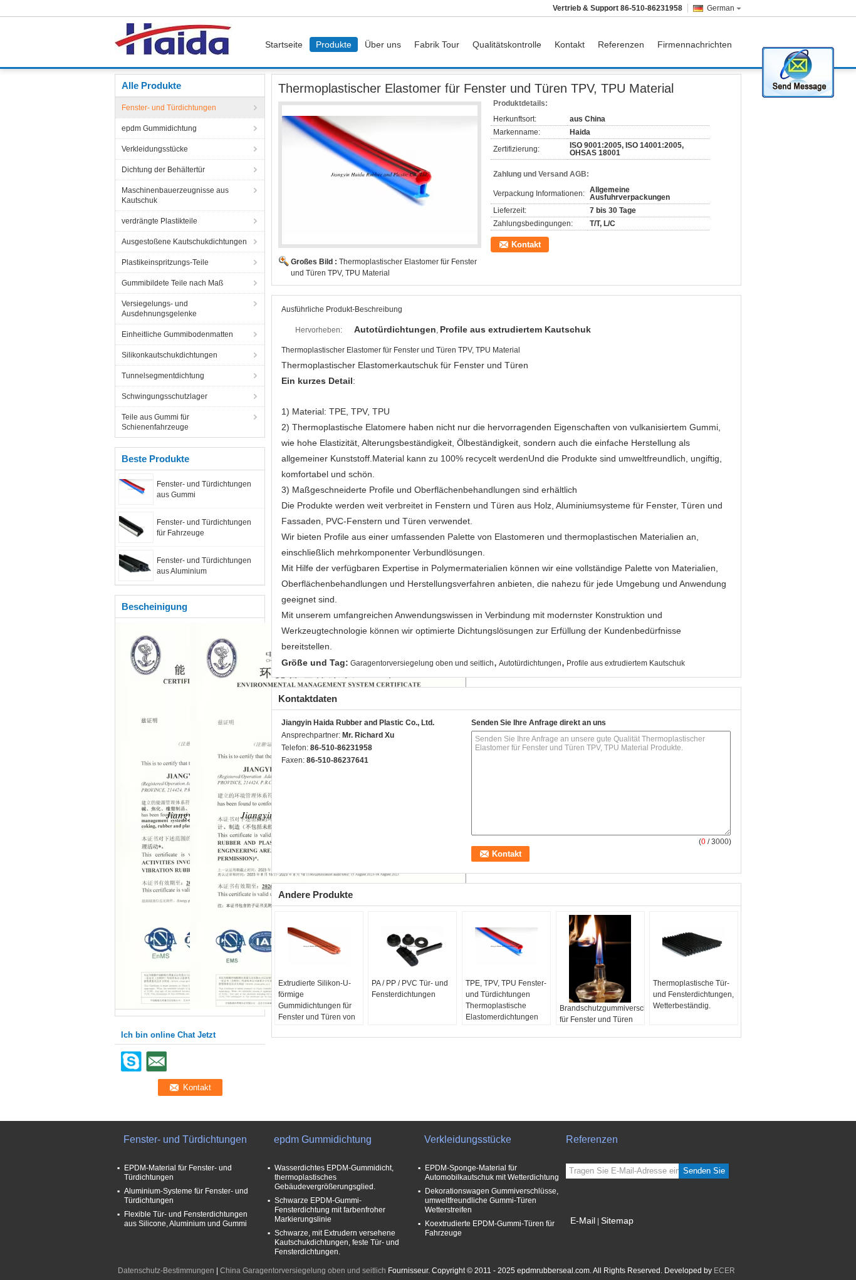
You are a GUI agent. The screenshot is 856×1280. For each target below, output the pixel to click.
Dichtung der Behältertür (163, 169)
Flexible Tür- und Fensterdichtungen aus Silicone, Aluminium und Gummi (186, 1219)
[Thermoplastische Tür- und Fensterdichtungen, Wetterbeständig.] (694, 946)
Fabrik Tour (436, 44)
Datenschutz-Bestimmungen (166, 1270)
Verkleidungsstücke (155, 149)
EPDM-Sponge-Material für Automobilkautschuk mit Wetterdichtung (492, 1173)
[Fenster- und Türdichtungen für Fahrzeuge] (136, 526)
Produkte (334, 44)
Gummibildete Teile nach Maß (172, 283)
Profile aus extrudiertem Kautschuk (625, 663)
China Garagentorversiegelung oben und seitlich (303, 1270)
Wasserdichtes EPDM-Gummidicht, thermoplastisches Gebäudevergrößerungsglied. (334, 1177)
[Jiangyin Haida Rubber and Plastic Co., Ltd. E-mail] (305, 776)
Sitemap (617, 1220)
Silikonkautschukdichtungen (169, 355)
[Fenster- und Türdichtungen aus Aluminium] (136, 564)
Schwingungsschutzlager (164, 396)
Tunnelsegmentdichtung (163, 375)
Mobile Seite (594, 1236)
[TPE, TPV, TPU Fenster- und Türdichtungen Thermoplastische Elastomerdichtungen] (506, 946)
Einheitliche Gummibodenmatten (177, 334)
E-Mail (582, 1220)
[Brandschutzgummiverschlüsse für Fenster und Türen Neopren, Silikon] (600, 959)
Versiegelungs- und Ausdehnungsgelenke (159, 308)
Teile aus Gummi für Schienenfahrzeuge (155, 422)
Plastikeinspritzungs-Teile (165, 262)
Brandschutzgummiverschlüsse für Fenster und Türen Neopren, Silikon (602, 1019)
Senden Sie (704, 1170)
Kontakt (570, 44)
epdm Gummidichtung (159, 128)
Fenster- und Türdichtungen (169, 107)
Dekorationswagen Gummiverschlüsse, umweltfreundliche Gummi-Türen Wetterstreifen (491, 1200)
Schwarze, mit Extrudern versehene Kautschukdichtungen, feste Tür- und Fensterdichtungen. (336, 1242)
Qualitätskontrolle (506, 44)
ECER (724, 1270)
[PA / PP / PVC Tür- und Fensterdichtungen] (412, 946)
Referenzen (621, 44)
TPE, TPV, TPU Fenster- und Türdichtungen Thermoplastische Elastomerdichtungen (506, 1000)
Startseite (284, 44)
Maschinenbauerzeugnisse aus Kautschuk (175, 195)
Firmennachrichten (694, 44)
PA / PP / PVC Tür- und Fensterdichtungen (410, 989)
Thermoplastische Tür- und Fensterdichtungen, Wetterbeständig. (693, 994)
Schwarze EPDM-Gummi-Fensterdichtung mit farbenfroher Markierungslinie (329, 1210)
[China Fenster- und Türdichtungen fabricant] (176, 42)
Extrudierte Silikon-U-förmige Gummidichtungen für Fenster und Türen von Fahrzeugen (316, 1006)
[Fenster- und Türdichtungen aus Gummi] (136, 488)
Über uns (383, 44)
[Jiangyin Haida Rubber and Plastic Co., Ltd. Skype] (288, 776)
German (720, 8)
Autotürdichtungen (530, 663)
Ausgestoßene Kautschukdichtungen (184, 241)
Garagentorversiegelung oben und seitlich (422, 663)
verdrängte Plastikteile (159, 221)
